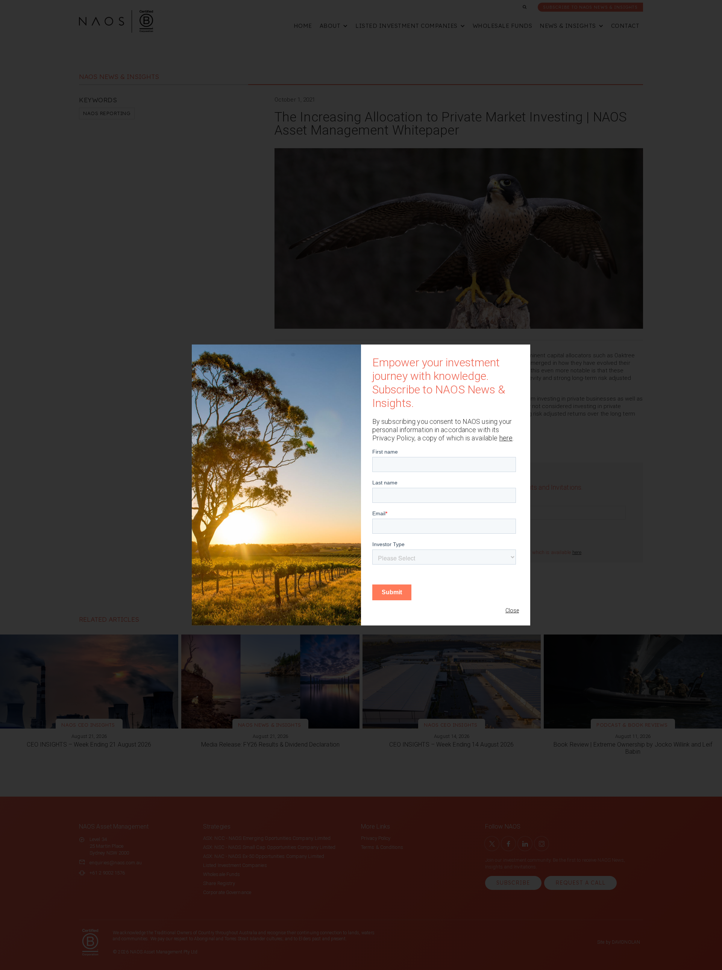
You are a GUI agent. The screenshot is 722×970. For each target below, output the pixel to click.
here (506, 438)
